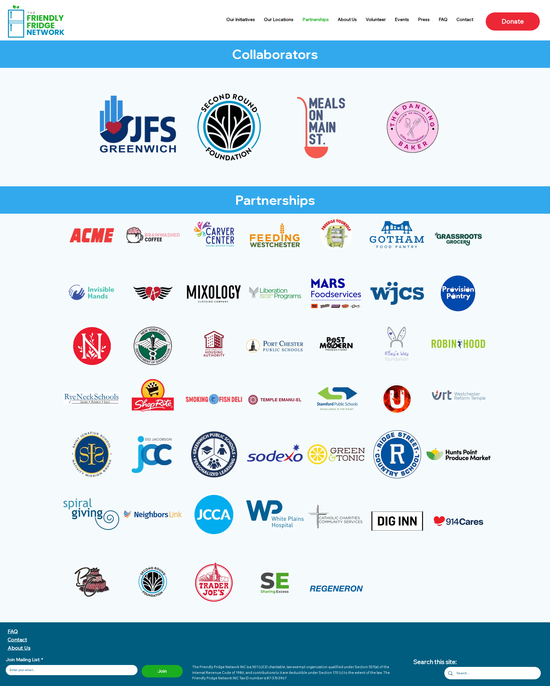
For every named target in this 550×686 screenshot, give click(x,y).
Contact (17, 639)
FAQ (13, 631)
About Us (19, 648)
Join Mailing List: (24, 659)
